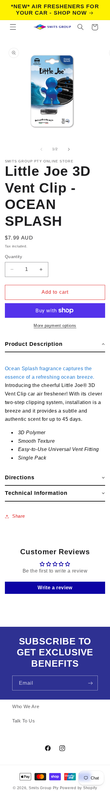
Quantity (13, 256)
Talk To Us (23, 720)
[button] (13, 27)
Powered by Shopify (78, 788)
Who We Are (25, 706)
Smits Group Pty (44, 788)
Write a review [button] (55, 587)
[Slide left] (41, 149)
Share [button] (18, 516)
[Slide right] (68, 149)
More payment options (55, 326)
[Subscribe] (90, 683)
